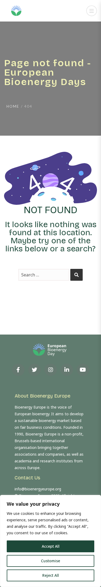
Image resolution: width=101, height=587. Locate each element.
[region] (50, 541)
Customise (50, 560)
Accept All (51, 546)
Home (12, 106)
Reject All (50, 575)
